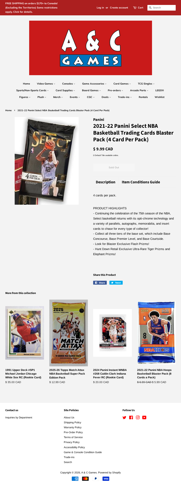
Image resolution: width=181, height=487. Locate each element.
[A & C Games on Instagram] (138, 418)
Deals (105, 97)
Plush (41, 97)
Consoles (68, 83)
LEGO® (159, 90)
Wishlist (159, 97)
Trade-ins (124, 97)
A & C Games (89, 472)
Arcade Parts (138, 90)
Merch (57, 97)
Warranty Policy (72, 427)
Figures (24, 97)
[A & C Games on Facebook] (131, 418)
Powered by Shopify (109, 472)
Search (68, 462)
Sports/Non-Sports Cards (31, 90)
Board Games (90, 90)
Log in (100, 7)
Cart (140, 7)
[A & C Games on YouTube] (144, 418)
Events (74, 97)
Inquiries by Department (18, 417)
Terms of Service (73, 437)
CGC (90, 97)
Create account (119, 7)
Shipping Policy (72, 422)
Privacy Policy (72, 442)
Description (105, 182)
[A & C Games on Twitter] (124, 418)
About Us (69, 417)
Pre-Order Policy (73, 432)
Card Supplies (64, 90)
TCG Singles (145, 83)
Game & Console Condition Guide (83, 452)
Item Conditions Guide (141, 182)
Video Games (45, 83)
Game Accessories (93, 83)
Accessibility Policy (74, 447)
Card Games (121, 83)
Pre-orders (114, 90)
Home (26, 83)
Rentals (143, 97)
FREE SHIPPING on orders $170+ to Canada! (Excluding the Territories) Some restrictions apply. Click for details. (31, 7)
